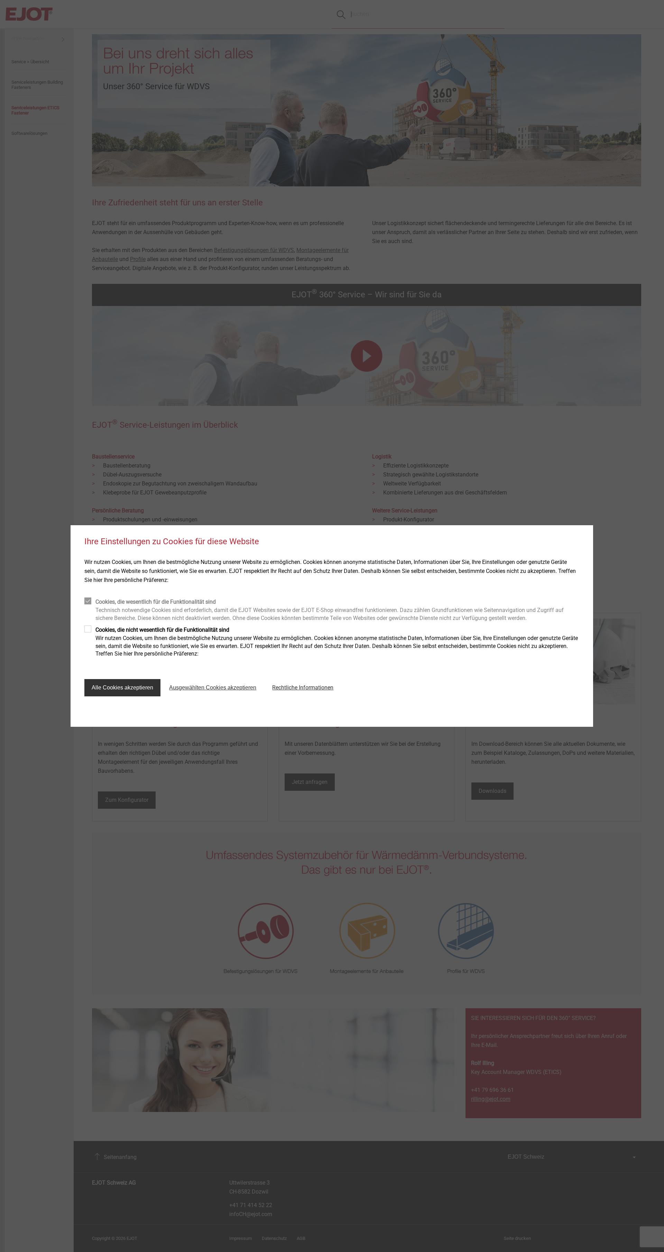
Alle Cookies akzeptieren (122, 687)
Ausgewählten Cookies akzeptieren (212, 687)
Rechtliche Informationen (302, 687)
